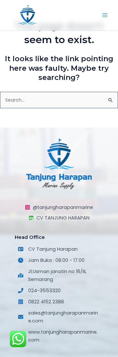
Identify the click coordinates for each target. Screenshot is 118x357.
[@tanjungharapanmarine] (59, 207)
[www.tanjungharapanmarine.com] (59, 336)
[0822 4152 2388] (41, 302)
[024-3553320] (39, 290)
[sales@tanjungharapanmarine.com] (59, 317)
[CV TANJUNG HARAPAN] (59, 218)
